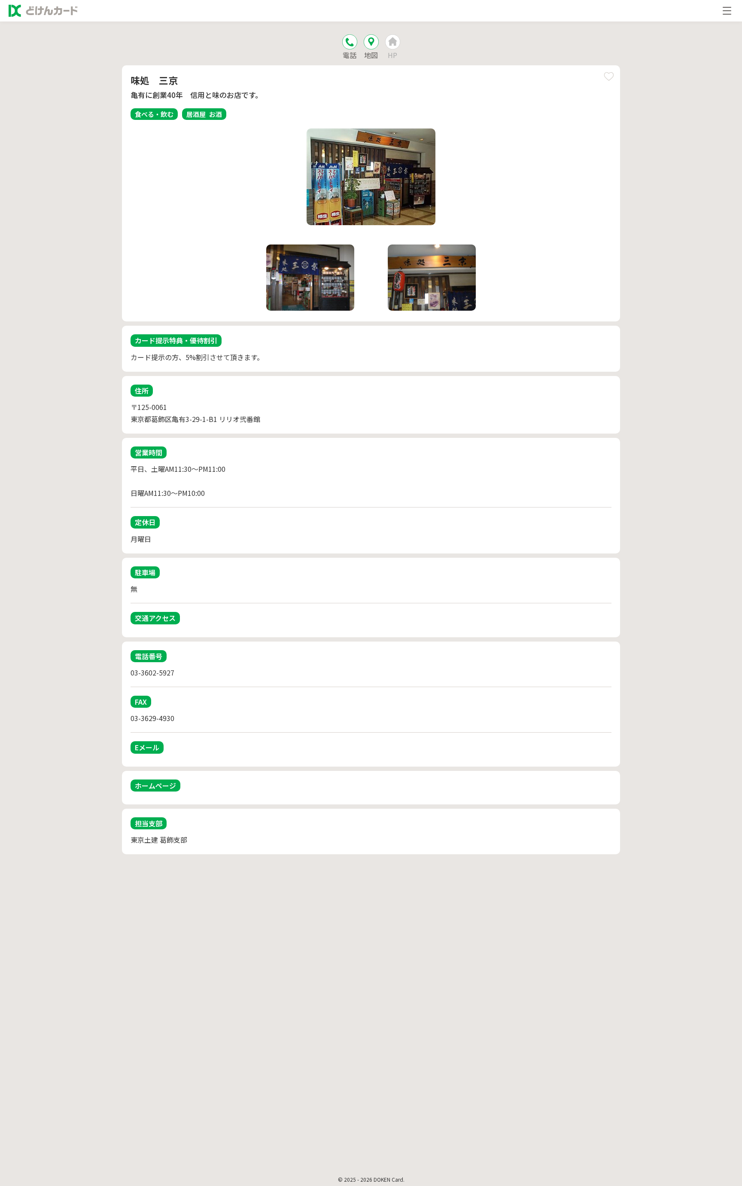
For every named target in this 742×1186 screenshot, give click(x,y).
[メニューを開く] (727, 10)
